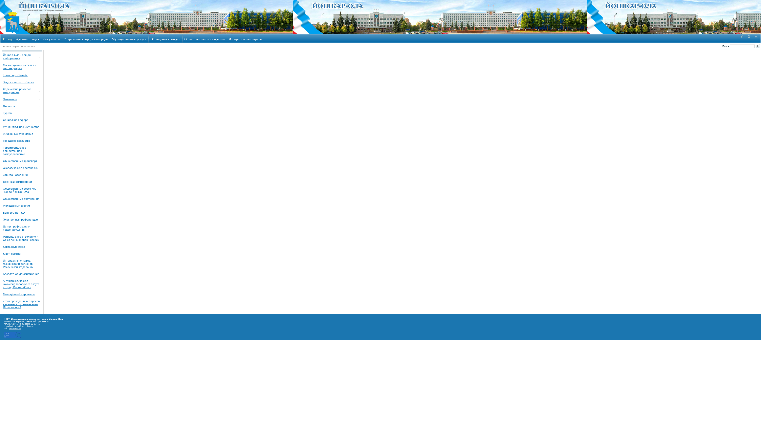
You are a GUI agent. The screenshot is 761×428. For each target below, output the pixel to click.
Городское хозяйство (16, 140)
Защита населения (15, 174)
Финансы (9, 106)
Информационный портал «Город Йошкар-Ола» (43, 10)
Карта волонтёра (14, 246)
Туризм (7, 113)
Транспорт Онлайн (15, 75)
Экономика (10, 99)
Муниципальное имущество (21, 126)
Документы (51, 39)
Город (7, 39)
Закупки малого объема (18, 82)
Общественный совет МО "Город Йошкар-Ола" (19, 190)
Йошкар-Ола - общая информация (17, 56)
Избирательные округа (245, 39)
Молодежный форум (16, 205)
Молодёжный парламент (19, 294)
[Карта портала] (756, 38)
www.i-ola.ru (15, 328)
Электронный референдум (20, 219)
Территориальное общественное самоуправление (14, 151)
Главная (7, 46)
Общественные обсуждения (204, 39)
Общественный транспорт (20, 160)
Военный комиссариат (17, 181)
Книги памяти (12, 253)
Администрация (27, 39)
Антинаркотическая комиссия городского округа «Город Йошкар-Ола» (21, 284)
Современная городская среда (86, 39)
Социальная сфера (15, 119)
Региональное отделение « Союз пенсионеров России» (21, 238)
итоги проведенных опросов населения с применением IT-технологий (21, 304)
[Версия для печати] (749, 38)
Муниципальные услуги (129, 39)
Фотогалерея (27, 46)
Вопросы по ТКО (14, 212)
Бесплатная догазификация (21, 273)
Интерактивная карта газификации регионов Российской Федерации (18, 263)
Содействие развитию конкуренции (17, 90)
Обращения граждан (165, 39)
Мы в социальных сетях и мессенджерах (19, 66)
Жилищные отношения (18, 133)
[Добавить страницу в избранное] (742, 38)
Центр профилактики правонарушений (16, 228)
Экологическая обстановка (20, 167)
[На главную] (12, 32)
